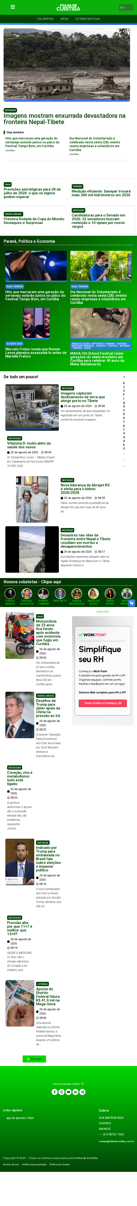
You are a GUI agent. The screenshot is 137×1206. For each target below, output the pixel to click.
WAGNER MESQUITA (127, 602)
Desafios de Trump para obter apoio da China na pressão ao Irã (48, 708)
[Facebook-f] (55, 1092)
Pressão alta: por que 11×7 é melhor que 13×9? (19, 928)
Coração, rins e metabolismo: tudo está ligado (19, 778)
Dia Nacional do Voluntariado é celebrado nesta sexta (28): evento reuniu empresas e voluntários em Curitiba (94, 144)
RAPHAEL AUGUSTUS (27, 602)
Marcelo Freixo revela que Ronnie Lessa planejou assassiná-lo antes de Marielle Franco (36, 352)
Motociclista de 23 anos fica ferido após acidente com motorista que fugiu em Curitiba (48, 632)
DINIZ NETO (60, 600)
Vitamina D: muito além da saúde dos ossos (29, 445)
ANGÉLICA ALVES (94, 602)
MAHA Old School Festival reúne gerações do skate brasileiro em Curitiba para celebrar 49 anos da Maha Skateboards (97, 358)
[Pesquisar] (131, 7)
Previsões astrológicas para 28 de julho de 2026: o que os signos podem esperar (32, 193)
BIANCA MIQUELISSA (76, 602)
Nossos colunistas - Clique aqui (32, 581)
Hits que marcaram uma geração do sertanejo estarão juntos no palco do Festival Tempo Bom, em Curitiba (32, 142)
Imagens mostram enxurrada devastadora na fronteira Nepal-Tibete (65, 119)
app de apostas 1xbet (20, 1118)
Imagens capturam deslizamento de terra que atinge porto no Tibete (83, 397)
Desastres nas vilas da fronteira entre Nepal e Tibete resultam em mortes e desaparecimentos (85, 541)
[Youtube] (68, 1092)
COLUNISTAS (45, 19)
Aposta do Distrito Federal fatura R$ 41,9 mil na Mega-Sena (48, 996)
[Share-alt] (82, 1092)
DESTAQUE (10, 110)
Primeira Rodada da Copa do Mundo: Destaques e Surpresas (34, 221)
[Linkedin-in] (75, 1092)
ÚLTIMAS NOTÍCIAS (87, 19)
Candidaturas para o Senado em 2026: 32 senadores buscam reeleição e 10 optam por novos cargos (98, 221)
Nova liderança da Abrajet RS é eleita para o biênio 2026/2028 (85, 489)
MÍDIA (64, 19)
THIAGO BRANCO (10, 602)
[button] (34, 1058)
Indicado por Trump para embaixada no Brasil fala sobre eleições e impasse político (48, 858)
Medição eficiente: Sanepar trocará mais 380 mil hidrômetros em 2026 (101, 193)
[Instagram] (62, 1092)
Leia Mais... (10, 150)
